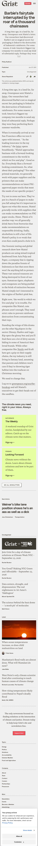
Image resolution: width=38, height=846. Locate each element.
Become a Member (8, 804)
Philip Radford (6, 62)
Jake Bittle (5, 669)
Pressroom (5, 786)
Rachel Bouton (6, 562)
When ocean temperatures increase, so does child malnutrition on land (15, 645)
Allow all (19, 836)
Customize (18, 842)
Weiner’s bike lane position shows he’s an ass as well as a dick (17, 508)
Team (3, 775)
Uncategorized (31, 72)
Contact (4, 778)
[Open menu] (34, 3)
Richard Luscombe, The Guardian (12, 684)
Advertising (5, 807)
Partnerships (6, 784)
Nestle (20, 349)
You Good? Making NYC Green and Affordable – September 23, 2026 (17, 571)
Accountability (6, 755)
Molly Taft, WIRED (7, 700)
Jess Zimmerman (7, 517)
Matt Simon (5, 609)
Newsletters (5, 799)
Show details (27, 830)
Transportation (19, 517)
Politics (4, 749)
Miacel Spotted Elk (8, 596)
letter (4, 96)
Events (4, 801)
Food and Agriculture (9, 760)
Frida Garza (9, 653)
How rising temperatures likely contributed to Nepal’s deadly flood (17, 693)
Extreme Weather (7, 758)
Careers (4, 781)
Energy (4, 747)
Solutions (5, 752)
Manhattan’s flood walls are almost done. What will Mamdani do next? (19, 663)
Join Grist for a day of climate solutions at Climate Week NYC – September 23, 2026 (18, 555)
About (4, 773)
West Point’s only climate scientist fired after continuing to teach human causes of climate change (19, 678)
